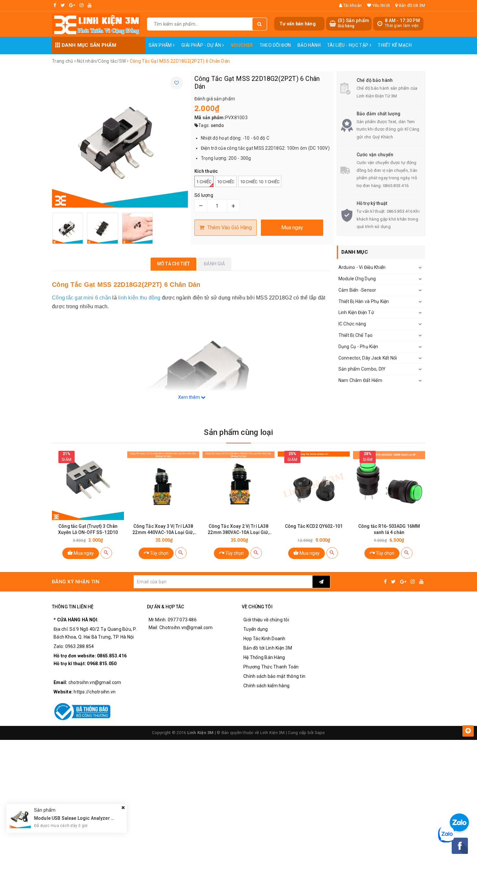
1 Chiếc (204, 181)
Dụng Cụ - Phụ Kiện (358, 346)
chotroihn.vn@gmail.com (94, 682)
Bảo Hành (309, 45)
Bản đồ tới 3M (411, 5)
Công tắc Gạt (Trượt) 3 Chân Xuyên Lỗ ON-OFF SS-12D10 (88, 529)
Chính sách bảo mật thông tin (274, 676)
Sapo (320, 732)
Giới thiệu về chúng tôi (266, 619)
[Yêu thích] (176, 82)
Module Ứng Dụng (357, 278)
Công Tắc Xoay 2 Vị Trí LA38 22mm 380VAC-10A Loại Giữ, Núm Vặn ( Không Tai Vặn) (238, 530)
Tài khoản (352, 5)
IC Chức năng (352, 323)
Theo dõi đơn (275, 45)
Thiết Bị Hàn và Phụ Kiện (363, 301)
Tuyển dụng (255, 629)
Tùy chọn (158, 553)
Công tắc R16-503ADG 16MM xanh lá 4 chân (389, 529)
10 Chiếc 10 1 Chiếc (260, 181)
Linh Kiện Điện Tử (356, 312)
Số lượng (203, 195)
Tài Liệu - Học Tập (348, 45)
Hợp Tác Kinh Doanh (264, 638)
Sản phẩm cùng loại (238, 432)
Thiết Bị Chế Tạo (355, 335)
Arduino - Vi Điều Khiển (362, 267)
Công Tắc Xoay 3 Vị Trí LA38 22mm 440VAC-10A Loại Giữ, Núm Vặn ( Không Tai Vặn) (163, 530)
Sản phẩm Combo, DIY (362, 369)
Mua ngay (83, 553)
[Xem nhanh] (106, 553)
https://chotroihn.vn (95, 691)
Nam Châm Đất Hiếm (360, 380)
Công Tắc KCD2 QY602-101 (314, 526)
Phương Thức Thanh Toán (271, 666)
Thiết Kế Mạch (394, 45)
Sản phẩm (161, 45)
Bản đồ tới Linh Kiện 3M (267, 648)
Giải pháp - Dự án (202, 45)
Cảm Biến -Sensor (357, 290)
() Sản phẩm (353, 23)
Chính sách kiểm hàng (266, 685)
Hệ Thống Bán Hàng (264, 657)
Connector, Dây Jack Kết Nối (367, 358)
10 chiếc (226, 181)
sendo (217, 125)
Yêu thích (381, 5)
